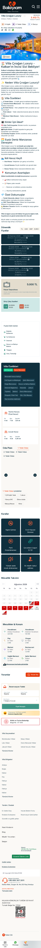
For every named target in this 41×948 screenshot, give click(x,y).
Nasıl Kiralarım (7, 827)
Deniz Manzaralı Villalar (28, 743)
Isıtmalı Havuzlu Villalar (28, 747)
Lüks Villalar (6, 743)
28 (26, 607)
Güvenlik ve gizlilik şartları (10, 819)
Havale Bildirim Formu (28, 811)
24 (4, 607)
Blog (3, 832)
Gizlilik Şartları (6, 862)
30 (37, 607)
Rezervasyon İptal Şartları (29, 815)
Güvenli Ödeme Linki (21, 857)
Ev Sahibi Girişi (6, 811)
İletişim (4, 842)
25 (9, 607)
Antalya (4, 765)
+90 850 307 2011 (16, 880)
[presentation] (6, 475)
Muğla (4, 769)
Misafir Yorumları (8, 837)
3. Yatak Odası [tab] (21, 452)
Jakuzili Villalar (7, 747)
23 (37, 602)
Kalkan (4, 773)
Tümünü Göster (7, 751)
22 (31, 602)
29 (31, 607)
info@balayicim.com (14, 882)
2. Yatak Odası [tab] (9, 452)
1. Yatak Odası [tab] (23, 448)
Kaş (3, 777)
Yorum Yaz (34, 674)
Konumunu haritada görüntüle (17, 664)
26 (15, 607)
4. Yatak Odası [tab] (9, 456)
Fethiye (4, 781)
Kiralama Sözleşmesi (8, 815)
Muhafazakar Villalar (8, 739)
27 (20, 607)
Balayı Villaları (25, 739)
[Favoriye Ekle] (24, 16)
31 (4, 612)
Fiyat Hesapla (20, 706)
